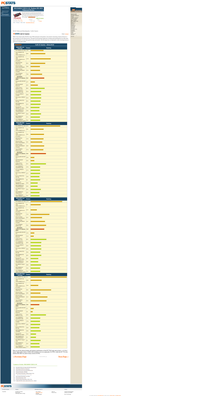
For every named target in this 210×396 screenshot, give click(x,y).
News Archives (38, 391)
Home (14, 22)
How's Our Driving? (67, 394)
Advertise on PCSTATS (68, 392)
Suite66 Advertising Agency (69, 391)
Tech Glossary (17, 392)
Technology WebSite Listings (20, 393)
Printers (72, 31)
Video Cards (22, 22)
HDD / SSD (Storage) (74, 21)
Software (72, 33)
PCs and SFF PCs (74, 29)
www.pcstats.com (100, 395)
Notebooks (72, 28)
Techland (66, 33)
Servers (72, 32)
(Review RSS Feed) (39, 392)
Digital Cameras (73, 20)
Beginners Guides (74, 13)
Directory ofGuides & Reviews (5, 8)
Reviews (17, 22)
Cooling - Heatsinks (74, 18)
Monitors (72, 24)
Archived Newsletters (5, 15)
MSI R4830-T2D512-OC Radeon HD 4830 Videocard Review (28, 9)
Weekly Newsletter (5, 14)
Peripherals (72, 30)
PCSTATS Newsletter (19, 391)
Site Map (37, 393)
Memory (72, 22)
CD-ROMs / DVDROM (75, 15)
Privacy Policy (54, 392)
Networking (73, 27)
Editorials (72, 36)
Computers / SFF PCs (74, 17)
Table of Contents (40, 18)
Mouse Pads (73, 26)
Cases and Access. (74, 14)
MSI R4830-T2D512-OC (30, 22)
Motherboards (73, 25)
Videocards (72, 34)
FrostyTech (4, 391)
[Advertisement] (56, 17)
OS (75, 33)
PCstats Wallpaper (39, 394)
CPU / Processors (74, 19)
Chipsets (72, 16)
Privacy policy (112, 395)
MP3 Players (73, 23)
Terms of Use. (118, 395)
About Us (53, 391)
